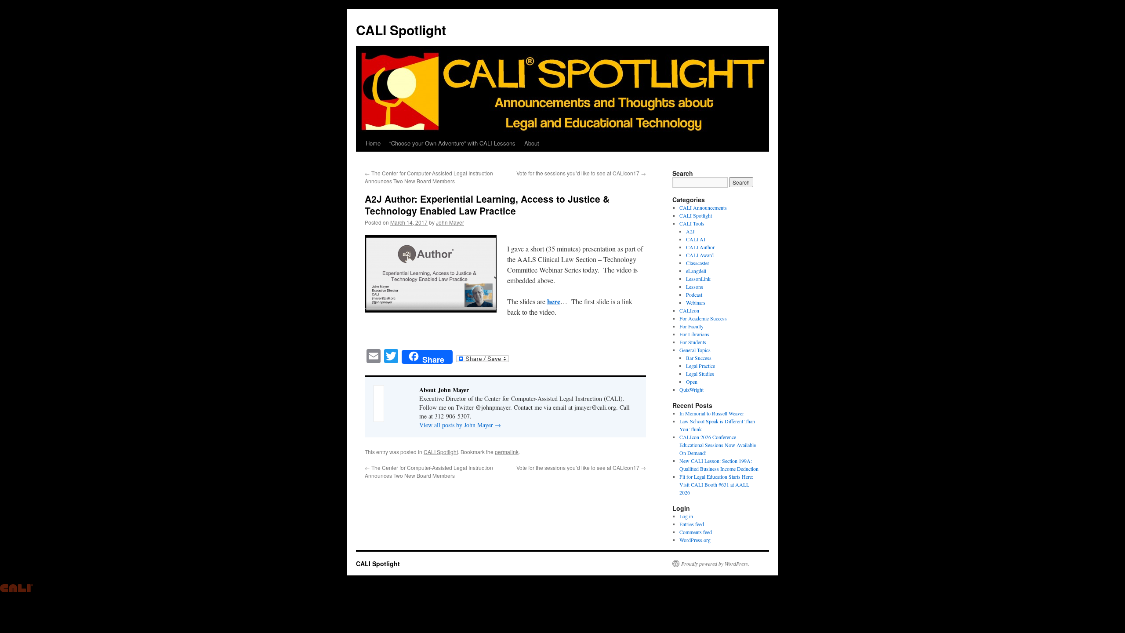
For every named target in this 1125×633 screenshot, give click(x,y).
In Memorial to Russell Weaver (711, 413)
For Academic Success (703, 318)
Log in (686, 516)
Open (691, 381)
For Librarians (694, 334)
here (553, 301)
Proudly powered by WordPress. (715, 563)
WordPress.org (695, 539)
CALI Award (700, 254)
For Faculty (691, 326)
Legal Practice (700, 365)
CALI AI (695, 239)
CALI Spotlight (401, 29)
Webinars (695, 302)
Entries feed (691, 524)
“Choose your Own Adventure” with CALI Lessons (452, 143)
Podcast (694, 294)
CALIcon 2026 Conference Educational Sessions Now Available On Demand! (717, 444)
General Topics (695, 349)
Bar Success (698, 357)
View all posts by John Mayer (460, 425)
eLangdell (696, 270)
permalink (507, 451)
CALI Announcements (703, 207)
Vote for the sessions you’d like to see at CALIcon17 (581, 173)
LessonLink (698, 278)
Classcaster (697, 262)
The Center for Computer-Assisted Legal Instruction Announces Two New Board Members (429, 177)
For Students (692, 342)
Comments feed (695, 531)
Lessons (694, 286)
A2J (690, 231)
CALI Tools (691, 223)
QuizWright (691, 389)
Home (373, 143)
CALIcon (689, 310)
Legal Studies (700, 373)
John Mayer (450, 222)
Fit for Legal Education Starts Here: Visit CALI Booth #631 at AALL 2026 (716, 484)
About (531, 143)
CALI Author (700, 247)
